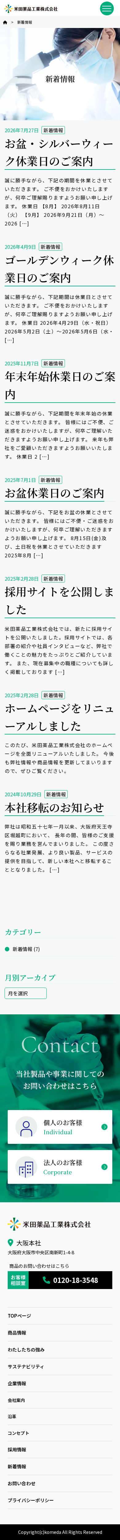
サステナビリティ (26, 1366)
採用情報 (17, 1449)
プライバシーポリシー (31, 1500)
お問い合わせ (21, 1483)
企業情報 (17, 1383)
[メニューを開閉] (107, 8)
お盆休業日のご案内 (54, 492)
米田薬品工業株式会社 (30, 9)
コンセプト (18, 1433)
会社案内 (16, 1400)
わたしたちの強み (26, 1349)
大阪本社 (28, 1242)
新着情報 (53, 130)
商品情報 (17, 1332)
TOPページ (19, 1315)
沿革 (12, 1416)
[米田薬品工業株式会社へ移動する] (5, 22)
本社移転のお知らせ (54, 807)
